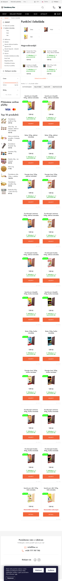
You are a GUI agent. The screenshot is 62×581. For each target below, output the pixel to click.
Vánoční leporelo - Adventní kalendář (12, 50)
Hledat (42, 7)
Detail (31, 514)
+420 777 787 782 (54, 7)
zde (16, 574)
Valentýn (7, 42)
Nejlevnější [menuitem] (37, 87)
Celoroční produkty (9, 25)
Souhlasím (51, 570)
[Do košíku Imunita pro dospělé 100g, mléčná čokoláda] (31, 124)
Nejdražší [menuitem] (47, 87)
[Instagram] (39, 560)
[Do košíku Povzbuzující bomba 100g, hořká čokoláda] (31, 476)
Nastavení (10, 578)
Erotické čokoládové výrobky (12, 56)
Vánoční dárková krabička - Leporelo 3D (11, 45)
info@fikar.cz (33, 547)
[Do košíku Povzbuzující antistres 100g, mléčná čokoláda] (31, 241)
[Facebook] (35, 560)
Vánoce (6, 53)
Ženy (7, 30)
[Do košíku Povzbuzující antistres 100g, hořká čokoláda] (31, 437)
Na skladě (11, 95)
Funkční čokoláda (10, 28)
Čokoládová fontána (10, 63)
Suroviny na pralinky (10, 65)
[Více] (57, 14)
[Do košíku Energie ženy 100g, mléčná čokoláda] (31, 202)
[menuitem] (4, 14)
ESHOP (7, 22)
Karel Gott (7, 58)
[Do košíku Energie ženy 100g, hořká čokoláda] (31, 398)
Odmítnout (38, 570)
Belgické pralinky (9, 61)
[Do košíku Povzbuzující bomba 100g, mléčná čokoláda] (31, 280)
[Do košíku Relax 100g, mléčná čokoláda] (31, 163)
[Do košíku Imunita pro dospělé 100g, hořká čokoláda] (31, 320)
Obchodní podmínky (16, 2)
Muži (7, 33)
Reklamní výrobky (10, 71)
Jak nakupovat (4, 2)
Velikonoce (7, 39)
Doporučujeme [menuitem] (27, 87)
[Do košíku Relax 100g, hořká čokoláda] (31, 359)
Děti (7, 35)
